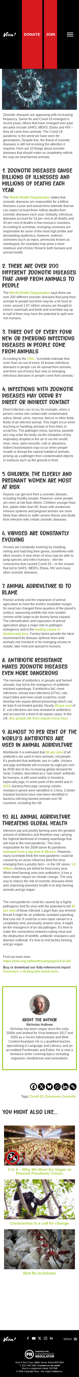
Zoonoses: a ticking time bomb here (30, 971)
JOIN (50, 34)
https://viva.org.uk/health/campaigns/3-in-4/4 (37, 961)
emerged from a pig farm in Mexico (29, 851)
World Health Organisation (30, 197)
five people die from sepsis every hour (38, 718)
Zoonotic (69, 1096)
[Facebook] (33, 1086)
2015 (6, 786)
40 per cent (63, 705)
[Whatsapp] (57, 1086)
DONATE (32, 34)
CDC (30, 358)
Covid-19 (36, 1096)
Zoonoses (53, 1096)
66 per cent (54, 752)
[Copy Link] (73, 1086)
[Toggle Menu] (72, 34)
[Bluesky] (49, 1086)
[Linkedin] (65, 1086)
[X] (41, 1086)
